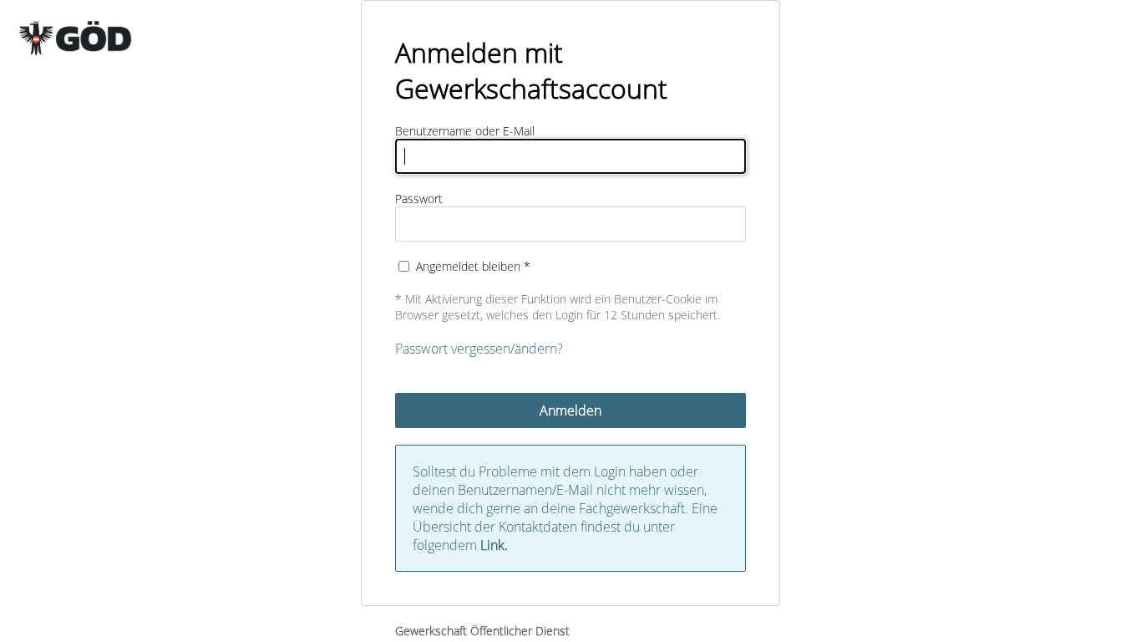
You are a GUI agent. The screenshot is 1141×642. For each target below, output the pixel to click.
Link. (494, 545)
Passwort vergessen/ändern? (479, 348)
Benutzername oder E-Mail (465, 131)
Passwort (419, 198)
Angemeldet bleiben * (473, 266)
